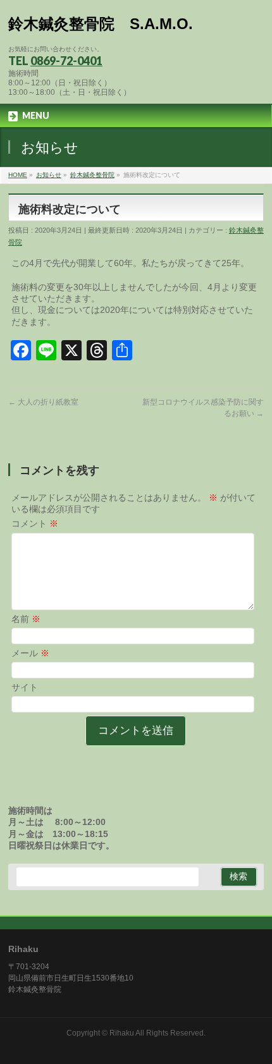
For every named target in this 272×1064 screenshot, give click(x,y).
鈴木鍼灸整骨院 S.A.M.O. (100, 23)
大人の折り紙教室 (43, 402)
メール (30, 653)
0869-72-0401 (66, 61)
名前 (25, 619)
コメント (34, 523)
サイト (24, 687)
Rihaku (121, 1033)
